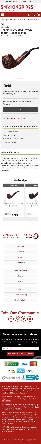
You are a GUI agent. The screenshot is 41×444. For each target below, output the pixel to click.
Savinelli (13, 19)
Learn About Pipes (20, 270)
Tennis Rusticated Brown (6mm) (28, 19)
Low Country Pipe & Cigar (30, 405)
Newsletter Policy (20, 300)
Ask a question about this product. (14, 118)
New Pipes (5, 19)
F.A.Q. (20, 257)
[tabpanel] (13, 200)
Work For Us (20, 263)
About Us (20, 252)
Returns (20, 289)
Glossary (20, 276)
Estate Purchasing (20, 295)
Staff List (20, 246)
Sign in (20, 109)
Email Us (5, 238)
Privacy (20, 281)
